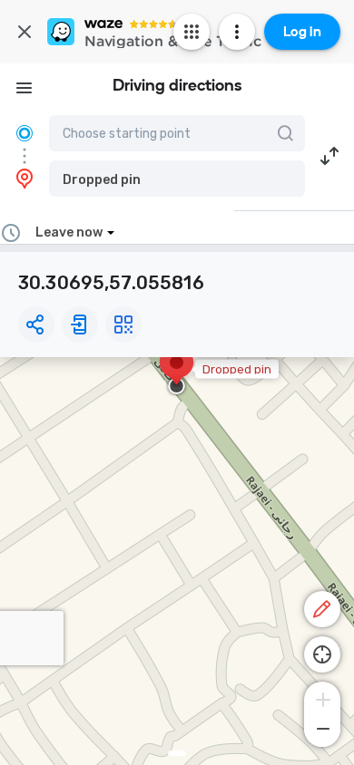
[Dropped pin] (177, 371)
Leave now (69, 232)
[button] (177, 178)
